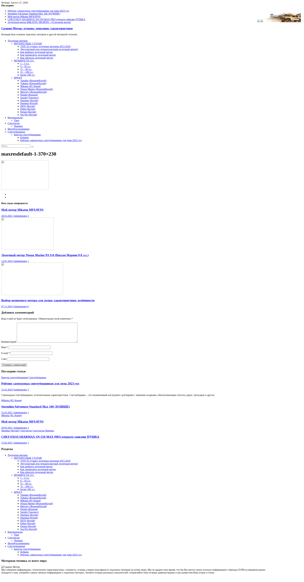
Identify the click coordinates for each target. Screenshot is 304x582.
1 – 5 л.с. (25, 63)
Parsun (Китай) (28, 112)
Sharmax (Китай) (29, 100)
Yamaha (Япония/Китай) (33, 80)
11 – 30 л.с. (26, 69)
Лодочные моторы (18, 40)
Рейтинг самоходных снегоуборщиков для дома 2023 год (38, 10)
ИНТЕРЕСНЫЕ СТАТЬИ (28, 43)
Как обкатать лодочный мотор (36, 57)
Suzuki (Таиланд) (29, 97)
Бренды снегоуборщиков (27, 134)
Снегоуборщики (16, 131)
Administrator (20, 216)
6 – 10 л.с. (25, 66)
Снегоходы (14, 123)
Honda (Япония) (29, 94)
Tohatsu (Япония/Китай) (33, 83)
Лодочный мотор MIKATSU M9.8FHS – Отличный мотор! (39, 22)
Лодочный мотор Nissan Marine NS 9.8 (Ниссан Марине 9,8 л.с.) (45, 255)
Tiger (16, 120)
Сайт (4, 359)
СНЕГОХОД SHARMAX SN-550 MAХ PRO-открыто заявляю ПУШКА (46, 19)
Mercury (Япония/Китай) (33, 92)
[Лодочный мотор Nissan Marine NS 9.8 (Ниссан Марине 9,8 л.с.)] (27, 249)
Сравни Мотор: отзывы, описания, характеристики (37, 28)
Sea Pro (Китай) (28, 114)
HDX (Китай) (27, 106)
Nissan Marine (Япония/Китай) (36, 89)
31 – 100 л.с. (26, 72)
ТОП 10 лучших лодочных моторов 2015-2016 (45, 46)
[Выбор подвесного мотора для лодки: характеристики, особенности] (32, 294)
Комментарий (8, 341)
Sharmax (18, 126)
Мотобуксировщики (18, 129)
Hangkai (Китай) (29, 103)
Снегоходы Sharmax (43, 430)
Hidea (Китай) (27, 109)
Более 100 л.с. (27, 75)
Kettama (24, 137)
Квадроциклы (15, 117)
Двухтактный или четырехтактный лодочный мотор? (49, 49)
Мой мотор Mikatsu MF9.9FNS (24, 16)
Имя (4, 347)
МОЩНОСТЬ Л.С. (24, 60)
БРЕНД (18, 77)
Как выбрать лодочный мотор (36, 52)
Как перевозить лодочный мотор (38, 55)
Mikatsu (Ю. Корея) (30, 86)
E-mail (5, 353)
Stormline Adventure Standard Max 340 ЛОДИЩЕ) (34, 13)
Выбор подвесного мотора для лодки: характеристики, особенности (48, 300)
